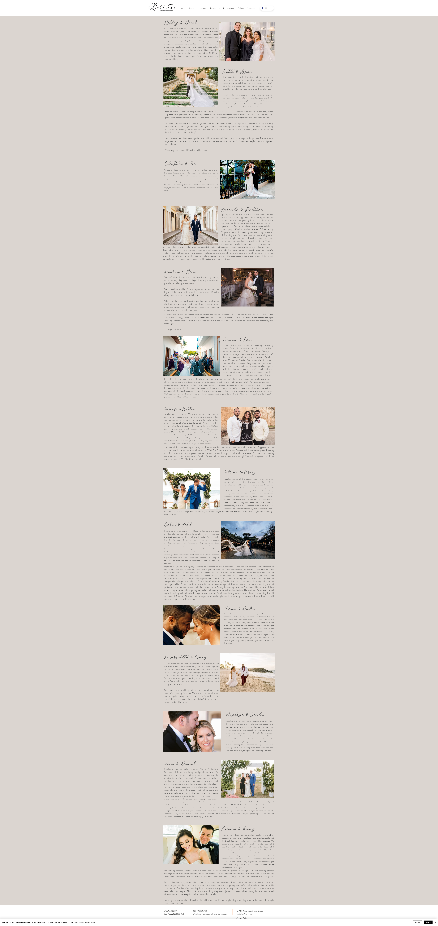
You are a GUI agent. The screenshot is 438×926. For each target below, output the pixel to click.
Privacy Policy (90, 922)
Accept (428, 922)
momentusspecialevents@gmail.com (213, 914)
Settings (417, 922)
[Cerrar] (435, 922)
